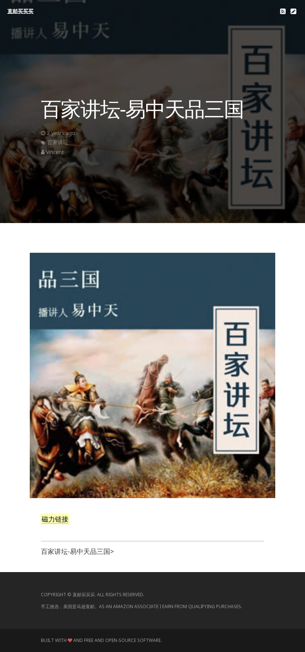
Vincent (55, 151)
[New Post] (293, 11)
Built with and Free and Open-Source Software (101, 640)
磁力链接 (55, 518)
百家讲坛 (57, 142)
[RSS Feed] (283, 11)
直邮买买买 (20, 10)
